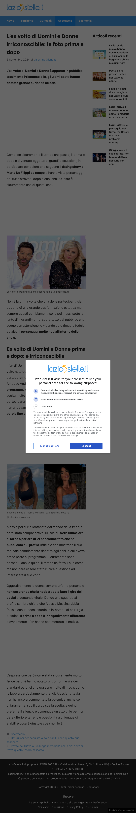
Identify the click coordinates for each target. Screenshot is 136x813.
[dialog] (68, 406)
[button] (68, 406)
